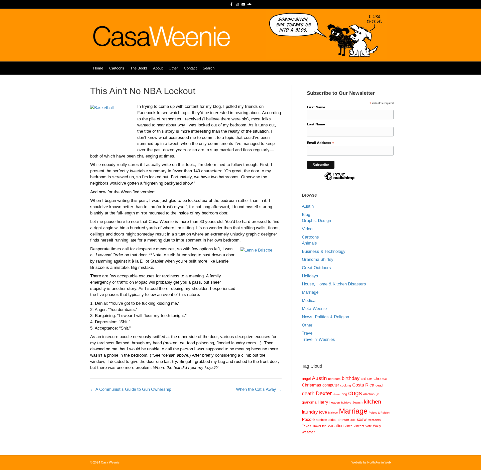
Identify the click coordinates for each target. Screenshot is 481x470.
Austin (308, 206)
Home (98, 68)
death (308, 393)
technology (374, 419)
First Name (316, 107)
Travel (307, 333)
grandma (309, 402)
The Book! (138, 68)
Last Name (316, 124)
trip (324, 426)
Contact (190, 68)
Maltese (333, 412)
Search (208, 68)
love (323, 412)
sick (352, 419)
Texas (306, 426)
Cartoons (116, 68)
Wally (377, 426)
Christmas (311, 385)
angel (306, 379)
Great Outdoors (316, 267)
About (158, 68)
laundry (310, 412)
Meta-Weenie (314, 308)
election (369, 394)
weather (308, 432)
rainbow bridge (326, 419)
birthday (350, 378)
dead (379, 385)
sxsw (362, 419)
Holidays (310, 276)
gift (377, 394)
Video (307, 228)
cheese (380, 378)
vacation (335, 425)
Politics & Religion (379, 412)
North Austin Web (379, 462)
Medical (309, 300)
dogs (355, 393)
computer (330, 385)
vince (348, 426)
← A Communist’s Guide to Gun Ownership (130, 389)
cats (369, 378)
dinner (336, 394)
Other (173, 68)
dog (344, 394)
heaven (334, 402)
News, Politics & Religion (325, 317)
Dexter (324, 393)
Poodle (308, 419)
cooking (345, 385)
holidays (346, 402)
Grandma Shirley (317, 259)
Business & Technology (323, 251)
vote (369, 426)
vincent (359, 426)
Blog (306, 214)
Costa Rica (363, 384)
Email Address (320, 142)
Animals (309, 243)
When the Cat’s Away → (259, 389)
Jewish (357, 402)
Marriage (310, 292)
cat (363, 378)
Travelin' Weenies (318, 339)
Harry (323, 402)
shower (343, 420)
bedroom (334, 378)
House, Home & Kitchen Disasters (334, 284)
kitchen (372, 402)
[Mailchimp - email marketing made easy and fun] (339, 180)
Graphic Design (316, 220)
